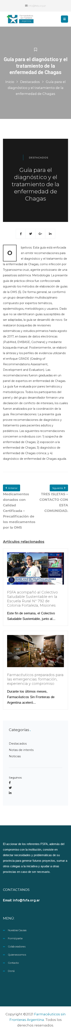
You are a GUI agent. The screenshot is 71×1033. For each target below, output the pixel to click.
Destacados (30, 82)
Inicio (9, 82)
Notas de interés (21, 750)
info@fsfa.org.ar (37, 5)
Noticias (15, 756)
